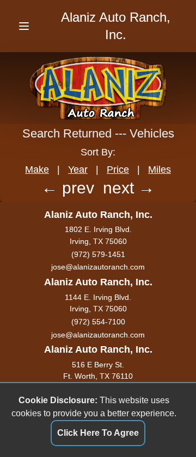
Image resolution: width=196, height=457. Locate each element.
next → (129, 188)
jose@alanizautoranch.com (98, 266)
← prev (67, 188)
